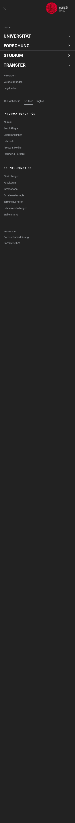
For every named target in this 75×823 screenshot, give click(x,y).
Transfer (14, 65)
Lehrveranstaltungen (15, 208)
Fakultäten (10, 182)
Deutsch (28, 101)
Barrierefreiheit (12, 243)
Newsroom (10, 75)
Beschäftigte (11, 128)
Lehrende (9, 141)
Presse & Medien (13, 147)
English (40, 101)
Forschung (16, 46)
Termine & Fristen (13, 201)
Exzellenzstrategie (14, 195)
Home (7, 27)
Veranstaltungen (13, 81)
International (11, 189)
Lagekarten (10, 88)
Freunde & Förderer (14, 154)
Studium (13, 55)
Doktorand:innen (13, 134)
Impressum (10, 231)
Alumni (7, 122)
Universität (17, 36)
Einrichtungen (11, 176)
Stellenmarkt (11, 214)
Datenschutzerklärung (16, 237)
